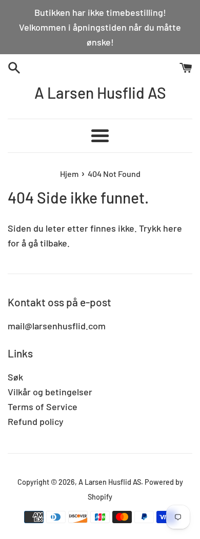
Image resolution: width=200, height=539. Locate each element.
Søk (15, 377)
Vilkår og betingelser (50, 391)
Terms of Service (42, 406)
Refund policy (36, 421)
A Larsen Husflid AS (100, 92)
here (172, 228)
